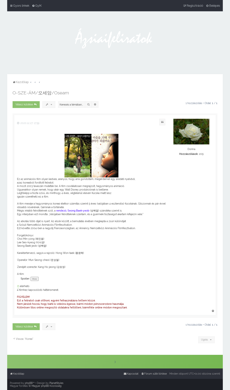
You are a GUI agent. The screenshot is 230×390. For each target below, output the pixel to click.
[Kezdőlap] (115, 42)
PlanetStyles (56, 383)
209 (201, 153)
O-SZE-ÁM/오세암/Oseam (41, 92)
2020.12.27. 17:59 (29, 123)
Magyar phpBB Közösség (46, 385)
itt (18, 286)
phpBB (29, 383)
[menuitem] (37, 5)
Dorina (191, 149)
